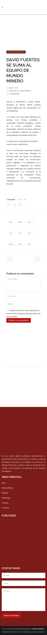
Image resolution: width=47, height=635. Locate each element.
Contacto (5, 508)
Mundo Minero (25, 91)
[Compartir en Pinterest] (24, 199)
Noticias (5, 493)
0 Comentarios (14, 94)
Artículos (5, 503)
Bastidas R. (41, 632)
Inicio (4, 483)
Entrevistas (6, 498)
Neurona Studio (16, 632)
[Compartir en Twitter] (19, 199)
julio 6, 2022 (13, 88)
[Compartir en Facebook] (17, 199)
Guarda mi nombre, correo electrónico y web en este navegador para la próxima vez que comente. (23, 313)
